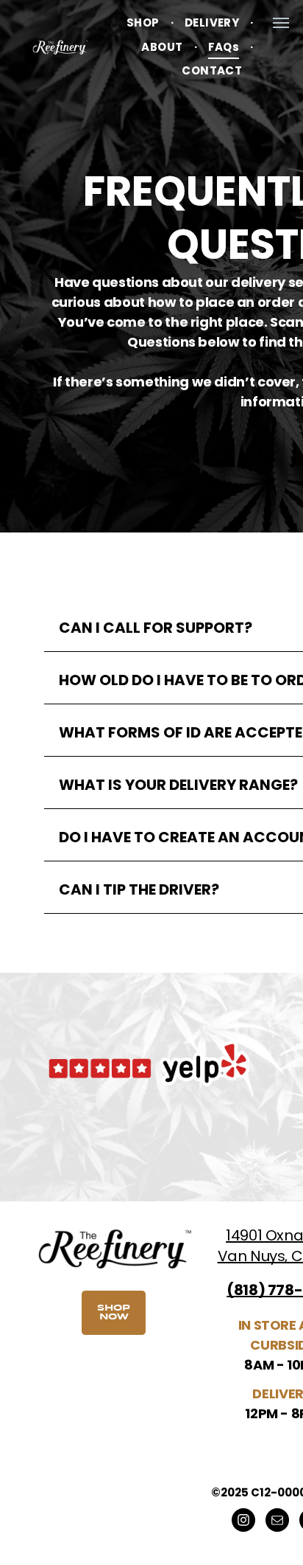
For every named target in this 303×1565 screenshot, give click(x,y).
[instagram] (243, 1521)
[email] (277, 1521)
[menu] (281, 23)
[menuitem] (144, 23)
